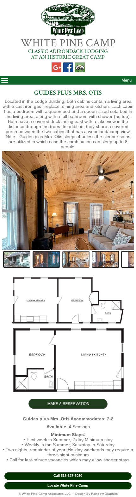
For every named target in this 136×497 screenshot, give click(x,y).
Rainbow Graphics (104, 493)
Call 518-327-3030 (67, 475)
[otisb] (46, 259)
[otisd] (105, 259)
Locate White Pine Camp (67, 485)
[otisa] (16, 259)
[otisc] (76, 259)
